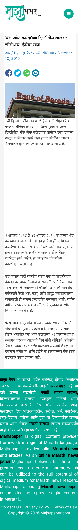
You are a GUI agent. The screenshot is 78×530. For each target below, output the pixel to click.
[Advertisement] (39, 192)
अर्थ (7, 53)
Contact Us (11, 507)
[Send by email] (35, 73)
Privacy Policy (37, 507)
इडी (38, 53)
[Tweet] (17, 73)
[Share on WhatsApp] (26, 73)
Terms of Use (65, 507)
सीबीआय (48, 53)
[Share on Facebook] (8, 73)
